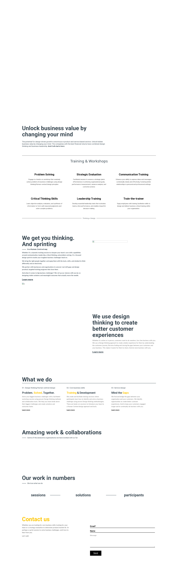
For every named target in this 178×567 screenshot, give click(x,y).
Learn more (115, 410)
